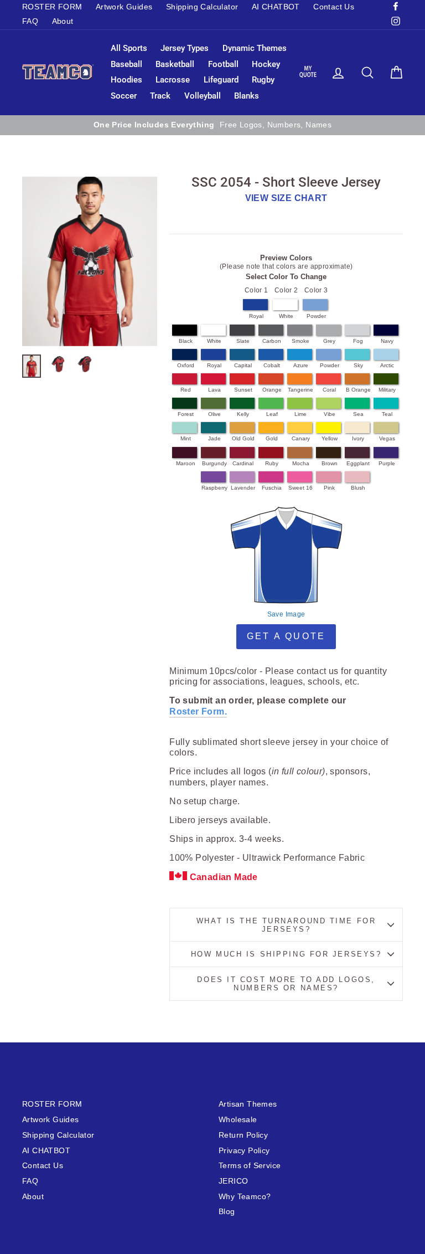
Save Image (286, 614)
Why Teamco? (245, 1197)
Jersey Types (184, 48)
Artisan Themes (248, 1104)
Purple (387, 463)
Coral (329, 390)
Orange (272, 390)
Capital (243, 365)
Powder (316, 316)
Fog (358, 341)
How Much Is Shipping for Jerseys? (286, 954)
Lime (300, 414)
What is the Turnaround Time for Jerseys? (286, 925)
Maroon (185, 463)
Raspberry (214, 488)
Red (185, 390)
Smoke (300, 341)
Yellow (330, 438)
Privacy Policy (244, 1151)
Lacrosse (173, 80)
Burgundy (214, 463)
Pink (329, 488)
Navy (387, 341)
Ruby (271, 463)
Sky (358, 365)
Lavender (243, 488)
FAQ (30, 21)
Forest (186, 414)
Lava (214, 390)
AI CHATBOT (276, 7)
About (63, 21)
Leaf (272, 414)
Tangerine (300, 390)
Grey (329, 341)
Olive (214, 414)
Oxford (185, 365)
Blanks (246, 96)
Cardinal (242, 463)
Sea (358, 414)
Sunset (243, 390)
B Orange (358, 390)
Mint (185, 438)
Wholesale (238, 1120)
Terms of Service (250, 1166)
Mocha (300, 463)
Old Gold (243, 438)
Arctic (387, 365)
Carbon (271, 341)
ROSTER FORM (52, 7)
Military (387, 390)
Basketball (175, 64)
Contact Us (333, 7)
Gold (272, 438)
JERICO (233, 1181)
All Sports (129, 48)
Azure (300, 365)
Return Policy (243, 1135)
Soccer (124, 96)
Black (186, 341)
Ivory (358, 438)
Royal (256, 316)
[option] (212, 125)
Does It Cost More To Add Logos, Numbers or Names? (286, 983)
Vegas (387, 438)
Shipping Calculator (202, 7)
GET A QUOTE (286, 636)
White (286, 316)
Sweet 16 (300, 488)
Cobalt (271, 365)
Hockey (266, 64)
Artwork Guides (124, 7)
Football (223, 64)
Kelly (243, 414)
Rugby (263, 80)
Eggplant (358, 463)
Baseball (126, 64)
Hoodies (126, 80)
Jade (214, 438)
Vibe (329, 414)
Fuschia (272, 488)
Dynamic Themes (254, 48)
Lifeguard (221, 80)
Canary (301, 438)
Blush (358, 488)
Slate (243, 341)
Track (160, 96)
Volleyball (202, 96)
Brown (330, 463)
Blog (227, 1211)
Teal (387, 414)
